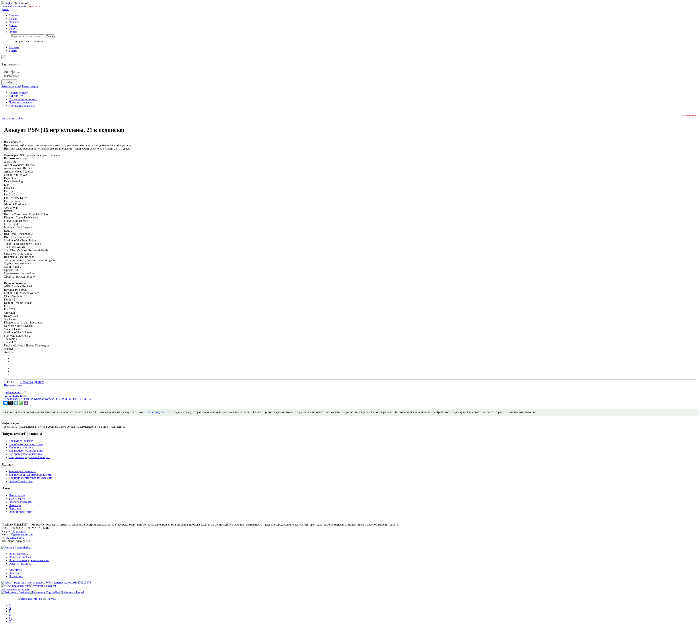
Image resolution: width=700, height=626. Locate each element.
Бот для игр (16, 95)
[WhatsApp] (21, 403)
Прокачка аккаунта (20, 102)
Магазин (14, 47)
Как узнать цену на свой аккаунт (29, 457)
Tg (10, 618)
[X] (10, 403)
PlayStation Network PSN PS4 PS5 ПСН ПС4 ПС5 (61, 398)
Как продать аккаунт (21, 447)
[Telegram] (15, 403)
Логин (6, 71)
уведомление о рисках (15, 589)
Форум (13, 28)
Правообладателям (20, 501)
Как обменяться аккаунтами (26, 444)
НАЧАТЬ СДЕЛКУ (32, 382)
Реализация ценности (22, 471)
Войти (13, 50)
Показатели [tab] (16, 576)
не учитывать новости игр (31, 41)
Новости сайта (19, 6)
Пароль (6, 75)
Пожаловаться (13, 385)
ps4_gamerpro (13, 392)
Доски (13, 25)
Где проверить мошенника (25, 454)
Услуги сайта (17, 498)
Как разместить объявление (26, 450)
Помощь (6, 6)
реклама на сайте (690, 115)
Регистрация (30, 86)
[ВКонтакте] (5, 403)
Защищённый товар (21, 481)
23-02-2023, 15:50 (15, 395)
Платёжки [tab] (15, 573)
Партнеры (15, 505)
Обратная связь (18, 553)
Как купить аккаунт (21, 440)
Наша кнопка (17, 495)
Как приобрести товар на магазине (30, 477)
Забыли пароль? (11, 86)
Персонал (15, 508)
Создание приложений (23, 99)
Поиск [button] (13, 31)
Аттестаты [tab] (15, 569)
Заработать (34, 6)
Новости (14, 22)
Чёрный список (18, 92)
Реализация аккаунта (22, 105)
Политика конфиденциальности (29, 560)
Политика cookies (20, 557)
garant (5, 9)
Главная (14, 15)
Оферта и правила (20, 563)
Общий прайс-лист (20, 511)
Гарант (13, 18)
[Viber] (26, 403)
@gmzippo (19, 531)
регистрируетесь (157, 412)
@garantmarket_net (22, 534)
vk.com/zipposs (15, 537)
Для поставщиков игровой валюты (30, 474)
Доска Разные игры (17, 398)
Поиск (49, 36)
